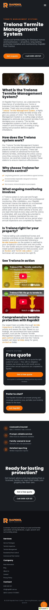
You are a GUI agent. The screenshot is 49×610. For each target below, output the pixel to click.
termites (20, 340)
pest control (7, 338)
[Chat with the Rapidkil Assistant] (44, 605)
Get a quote (12, 56)
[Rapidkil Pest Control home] (24, 5)
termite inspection (10, 242)
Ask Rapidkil (14, 408)
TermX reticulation (23, 251)
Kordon (8, 251)
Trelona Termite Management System (18, 110)
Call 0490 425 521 (33, 56)
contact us (6, 342)
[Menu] (45, 5)
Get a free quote (24, 374)
